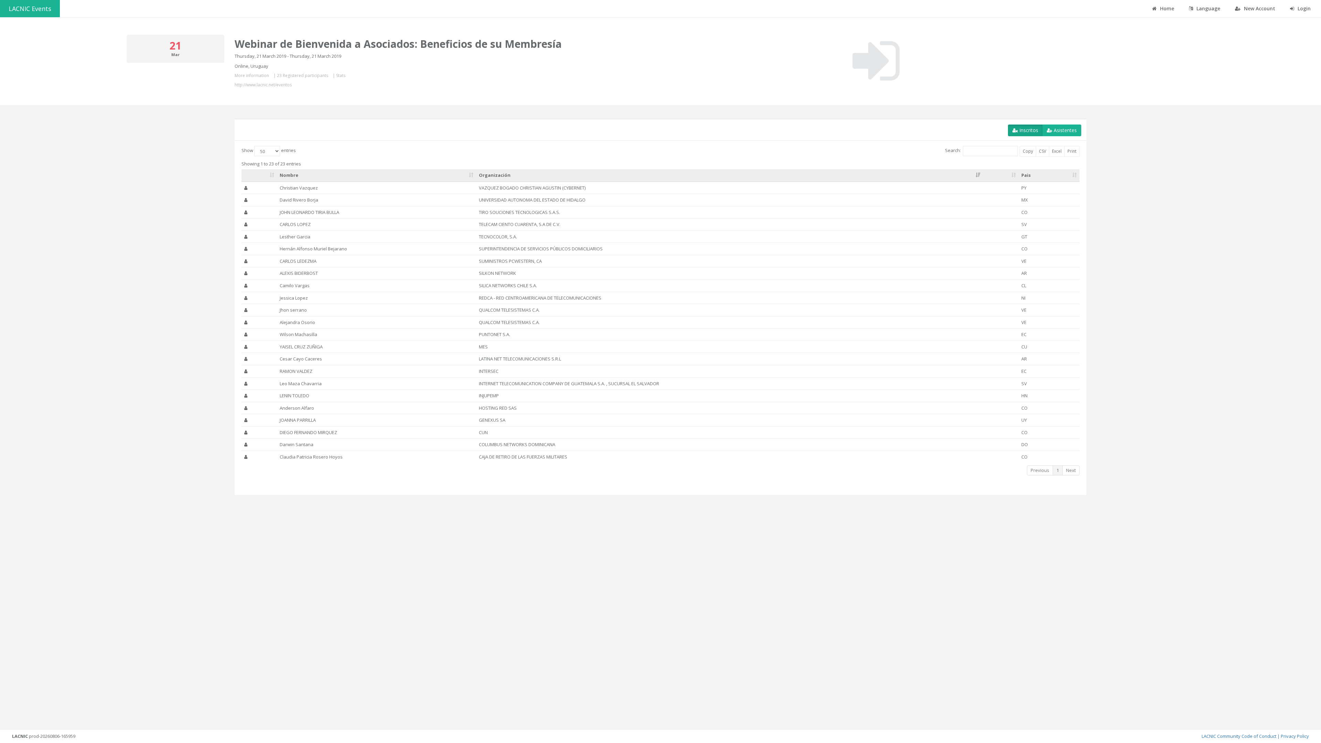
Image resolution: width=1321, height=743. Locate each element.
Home (1166, 8)
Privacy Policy (1295, 736)
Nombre (289, 175)
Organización (495, 175)
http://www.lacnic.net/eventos (263, 85)
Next (1071, 470)
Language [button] (1207, 8)
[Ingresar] (876, 60)
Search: (953, 151)
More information (252, 75)
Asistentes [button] (1064, 130)
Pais (1026, 175)
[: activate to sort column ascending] (259, 175)
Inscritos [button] (1028, 130)
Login (1303, 8)
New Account (1259, 8)
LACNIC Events (30, 8)
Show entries (268, 151)
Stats (340, 75)
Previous (1040, 470)
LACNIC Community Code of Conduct (1239, 736)
